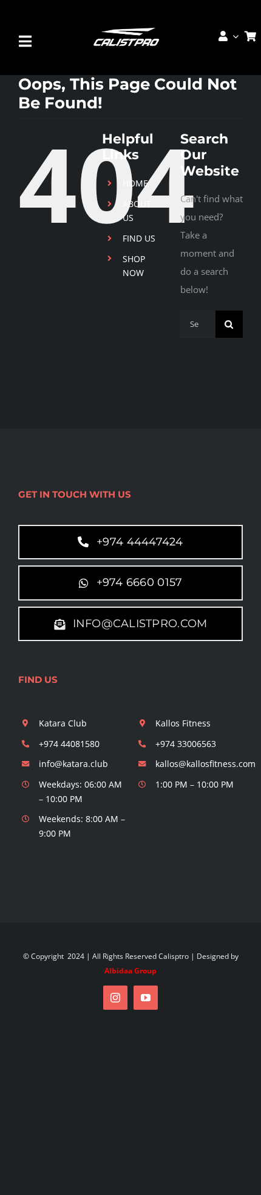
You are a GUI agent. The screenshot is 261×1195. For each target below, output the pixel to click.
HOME (135, 183)
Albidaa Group (130, 971)
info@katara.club (73, 763)
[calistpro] (127, 27)
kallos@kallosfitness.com (205, 763)
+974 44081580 (69, 743)
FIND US (139, 238)
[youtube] (146, 998)
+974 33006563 (185, 743)
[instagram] (115, 998)
